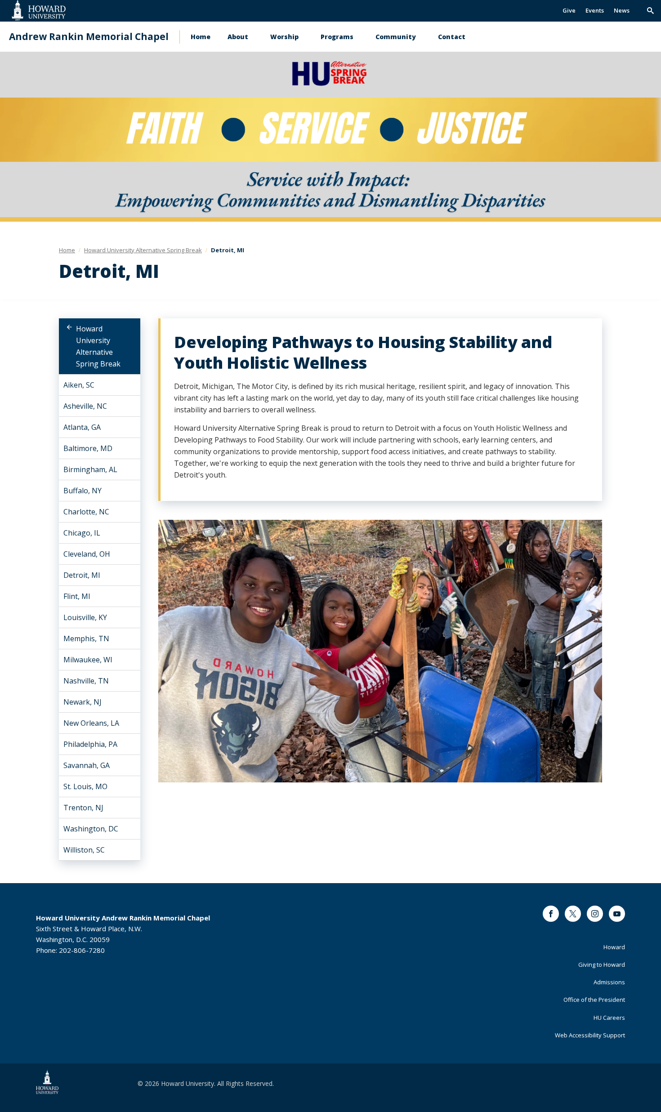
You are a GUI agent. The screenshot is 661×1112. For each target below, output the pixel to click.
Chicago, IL (81, 533)
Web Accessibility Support (590, 1035)
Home (200, 36)
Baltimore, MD (87, 448)
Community (395, 36)
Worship (284, 36)
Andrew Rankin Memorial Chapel (89, 36)
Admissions (609, 982)
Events (594, 10)
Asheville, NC (85, 406)
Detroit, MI (81, 575)
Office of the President (594, 1000)
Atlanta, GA (82, 427)
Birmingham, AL (90, 469)
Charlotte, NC (86, 512)
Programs (337, 36)
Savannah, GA (86, 765)
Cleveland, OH (86, 554)
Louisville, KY (85, 617)
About (238, 36)
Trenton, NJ (83, 808)
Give (569, 10)
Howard (614, 947)
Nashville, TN (86, 681)
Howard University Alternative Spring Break (98, 346)
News (622, 10)
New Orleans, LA (91, 723)
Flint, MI (76, 596)
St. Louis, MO (85, 786)
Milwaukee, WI (87, 660)
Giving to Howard (601, 964)
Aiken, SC (78, 385)
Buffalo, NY (82, 491)
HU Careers (609, 1018)
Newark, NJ (82, 702)
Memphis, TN (86, 638)
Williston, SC (84, 850)
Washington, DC (90, 829)
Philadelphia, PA (90, 744)
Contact (451, 36)
